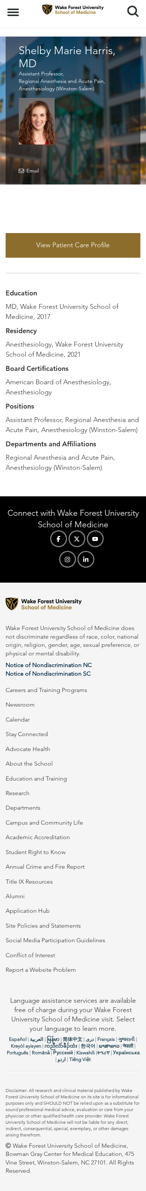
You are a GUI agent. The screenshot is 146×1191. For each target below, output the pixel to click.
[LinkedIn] (85, 559)
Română (41, 1052)
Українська (126, 1052)
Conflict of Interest (30, 955)
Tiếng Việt (80, 1059)
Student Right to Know (36, 852)
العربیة (36, 1039)
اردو (62, 1059)
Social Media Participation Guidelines (55, 940)
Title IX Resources (29, 881)
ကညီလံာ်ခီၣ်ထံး (61, 1046)
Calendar (18, 719)
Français (106, 1039)
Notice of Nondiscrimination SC (48, 673)
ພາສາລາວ (109, 1046)
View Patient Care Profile (73, 245)
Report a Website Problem (41, 969)
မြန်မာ (53, 1039)
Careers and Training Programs (46, 690)
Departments (23, 807)
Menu (14, 8)
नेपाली (128, 1046)
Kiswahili (85, 1052)
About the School (29, 763)
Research (18, 793)
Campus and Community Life (44, 822)
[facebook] (58, 538)
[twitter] (77, 538)
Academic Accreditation (38, 837)
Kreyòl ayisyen (26, 1046)
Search (130, 4)
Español (18, 1039)
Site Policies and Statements (43, 925)
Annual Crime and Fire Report (45, 866)
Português (17, 1052)
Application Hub (28, 910)
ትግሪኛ (103, 1052)
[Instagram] (67, 559)
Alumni (15, 896)
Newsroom (20, 704)
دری (90, 1039)
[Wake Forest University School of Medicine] (73, 605)
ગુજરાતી (126, 1039)
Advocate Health (28, 749)
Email (33, 170)
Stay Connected (27, 734)
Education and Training (36, 778)
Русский (63, 1052)
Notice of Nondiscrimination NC (49, 665)
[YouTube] (95, 538)
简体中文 (72, 1039)
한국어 (88, 1046)
